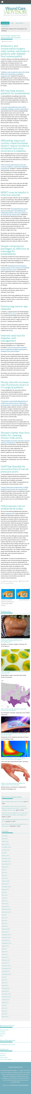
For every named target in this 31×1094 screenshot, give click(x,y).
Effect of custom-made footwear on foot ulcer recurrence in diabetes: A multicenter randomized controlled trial (14, 166)
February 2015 (6, 929)
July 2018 (4, 853)
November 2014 (6, 937)
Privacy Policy (3, 1057)
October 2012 (6, 999)
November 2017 (6, 861)
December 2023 (6, 847)
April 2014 (4, 954)
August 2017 (5, 867)
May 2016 (4, 898)
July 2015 (4, 915)
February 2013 (6, 988)
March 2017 (5, 878)
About (1, 1035)
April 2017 (4, 875)
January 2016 (5, 906)
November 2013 (6, 968)
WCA (4, 583)
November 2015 (6, 909)
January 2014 (5, 963)
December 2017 (6, 858)
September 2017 (6, 864)
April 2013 (4, 982)
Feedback (2, 1032)
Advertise (2, 1034)
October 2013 (6, 971)
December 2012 (6, 994)
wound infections (10, 583)
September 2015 (6, 912)
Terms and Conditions (6, 1059)
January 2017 (5, 884)
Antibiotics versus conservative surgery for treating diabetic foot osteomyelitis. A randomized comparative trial (15, 74)
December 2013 (6, 965)
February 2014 (6, 960)
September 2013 (6, 974)
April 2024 (4, 838)
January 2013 (5, 991)
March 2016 (5, 903)
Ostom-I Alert (11, 313)
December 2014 (6, 934)
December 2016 (6, 886)
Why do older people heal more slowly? (12, 801)
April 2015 (4, 923)
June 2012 (4, 1008)
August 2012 (5, 1002)
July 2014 (4, 949)
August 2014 (5, 946)
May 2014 (4, 951)
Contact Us (3, 1053)
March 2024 (5, 841)
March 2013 (5, 985)
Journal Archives (4, 1030)
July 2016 (4, 892)
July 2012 (4, 1005)
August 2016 (5, 889)
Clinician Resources (24, 600)
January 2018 (5, 855)
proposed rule (9, 513)
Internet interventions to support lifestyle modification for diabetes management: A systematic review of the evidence (14, 349)
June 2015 (4, 917)
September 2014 (6, 943)
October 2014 (6, 940)
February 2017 (6, 881)
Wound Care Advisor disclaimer (19, 1085)
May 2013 (4, 980)
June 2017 (4, 872)
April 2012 (4, 1014)
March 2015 (5, 926)
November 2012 (6, 997)
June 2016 (4, 895)
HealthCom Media (12, 1070)
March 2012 (5, 1016)
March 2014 (5, 957)
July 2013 (4, 977)
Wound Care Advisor (8, 41)
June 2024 (4, 836)
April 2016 (4, 901)
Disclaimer (3, 1055)
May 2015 (4, 920)
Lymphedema (5, 581)
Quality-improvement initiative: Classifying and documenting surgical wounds (7, 602)
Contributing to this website (7, 1044)
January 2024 (5, 844)
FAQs (11, 330)
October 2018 (6, 850)
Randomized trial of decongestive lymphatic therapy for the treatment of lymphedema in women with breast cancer (15, 267)
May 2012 (4, 1011)
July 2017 (4, 869)
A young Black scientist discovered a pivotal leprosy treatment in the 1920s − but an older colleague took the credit (14, 808)
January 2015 (5, 932)
